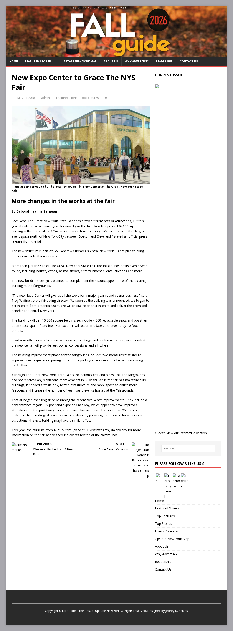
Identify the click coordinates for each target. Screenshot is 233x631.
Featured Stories (38, 61)
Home (13, 61)
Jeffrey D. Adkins (176, 611)
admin (45, 98)
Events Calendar (167, 531)
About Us (111, 61)
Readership (164, 61)
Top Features (90, 98)
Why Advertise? (137, 61)
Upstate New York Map (79, 61)
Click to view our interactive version (181, 433)
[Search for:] (188, 448)
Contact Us (189, 61)
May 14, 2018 (26, 98)
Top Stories (163, 523)
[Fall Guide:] (116, 54)
